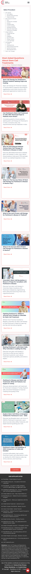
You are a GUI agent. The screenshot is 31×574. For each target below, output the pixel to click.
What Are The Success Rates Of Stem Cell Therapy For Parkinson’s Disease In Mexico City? (15, 181)
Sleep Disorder (10, 17)
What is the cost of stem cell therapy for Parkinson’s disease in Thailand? (15, 214)
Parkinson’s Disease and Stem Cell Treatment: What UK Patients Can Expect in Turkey (14, 381)
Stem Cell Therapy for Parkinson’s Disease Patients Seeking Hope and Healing (15, 81)
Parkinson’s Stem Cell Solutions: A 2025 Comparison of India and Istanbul (14, 449)
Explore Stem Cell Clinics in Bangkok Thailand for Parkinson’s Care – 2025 (15, 414)
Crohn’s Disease (11, 26)
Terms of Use (17, 565)
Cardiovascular (10, 33)
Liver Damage (10, 40)
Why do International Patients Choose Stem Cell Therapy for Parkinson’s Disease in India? (13, 148)
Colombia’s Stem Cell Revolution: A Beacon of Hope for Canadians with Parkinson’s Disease (15, 281)
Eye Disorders (10, 37)
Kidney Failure (10, 39)
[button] (28, 2)
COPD (8, 35)
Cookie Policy (22, 567)
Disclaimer (12, 567)
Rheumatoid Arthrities (12, 46)
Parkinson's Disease (12, 30)
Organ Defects (9, 32)
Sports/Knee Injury (11, 49)
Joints (8, 43)
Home (4, 65)
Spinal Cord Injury (11, 48)
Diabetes (9, 36)
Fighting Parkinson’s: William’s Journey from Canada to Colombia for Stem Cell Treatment (14, 315)
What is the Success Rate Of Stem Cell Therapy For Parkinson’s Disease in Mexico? (15, 248)
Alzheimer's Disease (12, 21)
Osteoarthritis (10, 45)
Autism (9, 23)
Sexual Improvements (12, 15)
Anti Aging (8, 12)
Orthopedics (8, 42)
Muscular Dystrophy (12, 28)
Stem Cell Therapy (10, 51)
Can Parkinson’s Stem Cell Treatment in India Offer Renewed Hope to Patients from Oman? (15, 114)
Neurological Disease (10, 18)
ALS (8, 20)
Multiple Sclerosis (11, 27)
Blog (8, 65)
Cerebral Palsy (10, 24)
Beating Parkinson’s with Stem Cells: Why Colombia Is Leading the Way (15, 348)
